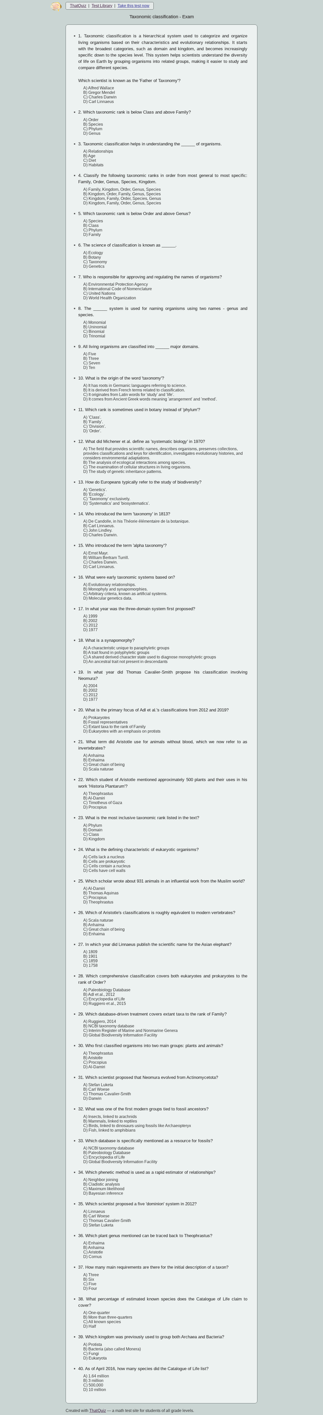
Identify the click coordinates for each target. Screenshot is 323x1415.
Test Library (102, 6)
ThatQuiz (78, 6)
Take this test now (133, 6)
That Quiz (97, 1410)
